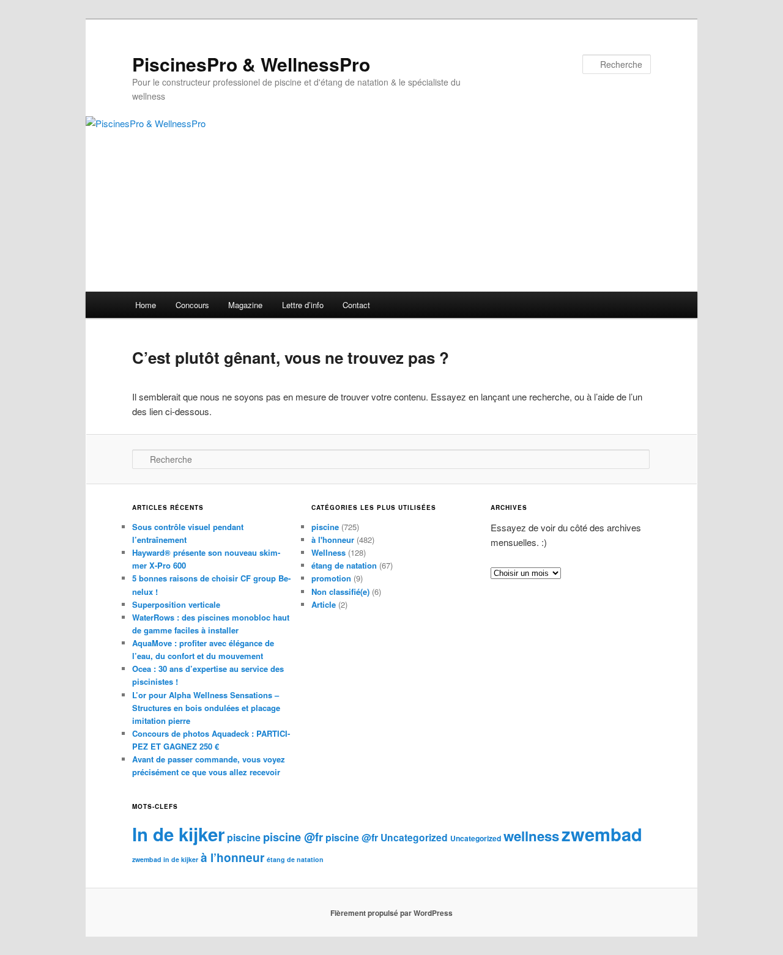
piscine (325, 527)
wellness (531, 836)
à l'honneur (332, 539)
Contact (356, 305)
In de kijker (178, 834)
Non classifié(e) (340, 591)
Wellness (328, 552)
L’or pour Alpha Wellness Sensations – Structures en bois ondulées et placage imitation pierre (206, 707)
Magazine (245, 305)
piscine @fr (293, 836)
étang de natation (344, 565)
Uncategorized (414, 837)
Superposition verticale (176, 604)
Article (323, 604)
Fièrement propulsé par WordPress (391, 912)
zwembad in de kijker (165, 859)
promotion (331, 578)
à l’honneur (232, 857)
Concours (192, 305)
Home (145, 305)
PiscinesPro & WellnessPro (251, 64)
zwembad (602, 834)
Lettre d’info (303, 305)
